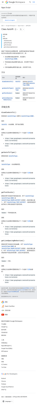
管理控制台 (4, 343)
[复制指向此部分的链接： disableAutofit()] (18, 112)
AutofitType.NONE (11, 59)
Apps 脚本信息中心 (6, 345)
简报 (2, 361)
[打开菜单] (2, 2)
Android (3, 378)
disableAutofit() (7, 81)
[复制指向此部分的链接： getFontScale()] (16, 192)
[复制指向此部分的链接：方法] (6, 72)
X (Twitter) (4, 364)
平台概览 (3, 324)
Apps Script (5, 7)
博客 (2, 359)
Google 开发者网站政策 (13, 291)
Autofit (17, 81)
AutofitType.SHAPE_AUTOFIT (11, 200)
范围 (29, 133)
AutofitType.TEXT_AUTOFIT (16, 202)
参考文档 (28, 25)
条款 (2, 396)
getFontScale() (7, 93)
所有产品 (3, 389)
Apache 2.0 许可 (21, 290)
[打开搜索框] (30, 2)
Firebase (3, 384)
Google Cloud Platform (7, 387)
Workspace (20, 2)
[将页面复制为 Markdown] (20, 29)
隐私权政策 (8, 396)
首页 (2, 25)
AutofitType (17, 89)
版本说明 (3, 329)
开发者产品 (4, 327)
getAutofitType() (8, 88)
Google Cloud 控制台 (6, 348)
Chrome (3, 381)
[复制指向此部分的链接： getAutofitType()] (18, 152)
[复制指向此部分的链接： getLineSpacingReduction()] (26, 241)
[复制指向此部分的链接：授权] (6, 129)
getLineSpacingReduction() (7, 99)
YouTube (3, 367)
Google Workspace (11, 25)
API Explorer (4, 351)
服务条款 (3, 335)
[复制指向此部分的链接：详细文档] (11, 107)
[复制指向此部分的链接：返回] (6, 121)
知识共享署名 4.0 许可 (28, 288)
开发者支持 (4, 332)
